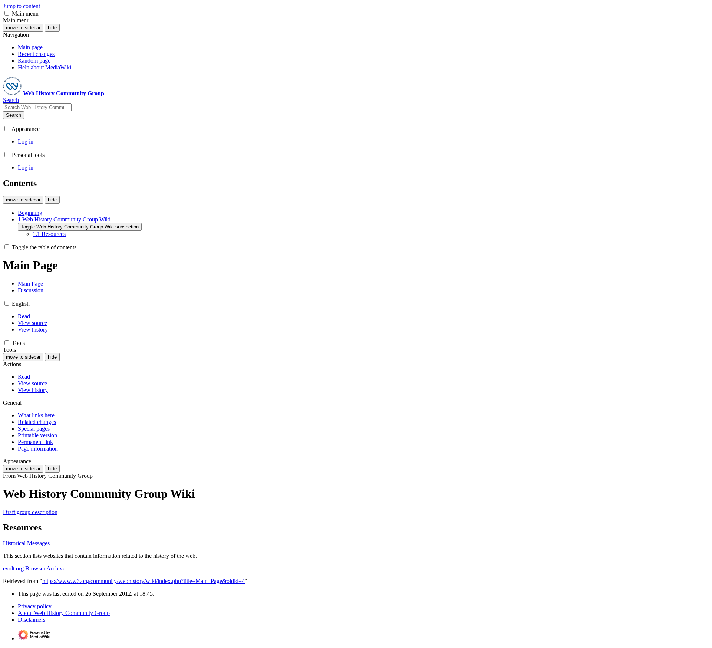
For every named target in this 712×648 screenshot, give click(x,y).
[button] (6, 13)
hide (52, 27)
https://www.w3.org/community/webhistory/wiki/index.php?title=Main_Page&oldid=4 (143, 581)
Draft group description (30, 512)
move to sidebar (23, 27)
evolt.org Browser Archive (34, 568)
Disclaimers (31, 619)
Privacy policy (35, 606)
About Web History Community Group (64, 613)
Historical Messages (26, 543)
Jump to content (21, 6)
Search (13, 115)
